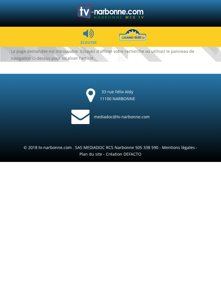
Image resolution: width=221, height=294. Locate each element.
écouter (89, 42)
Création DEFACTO (123, 154)
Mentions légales (178, 147)
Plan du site (90, 154)
